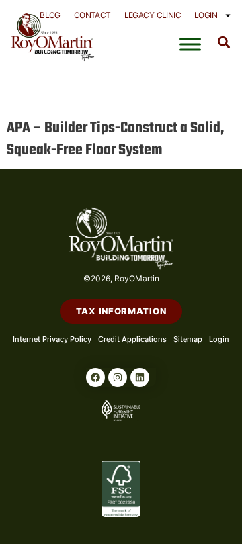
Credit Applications (132, 339)
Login (205, 15)
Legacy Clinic (152, 15)
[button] (224, 42)
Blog (50, 15)
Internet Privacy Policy (52, 339)
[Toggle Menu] (190, 44)
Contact (92, 15)
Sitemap (187, 339)
